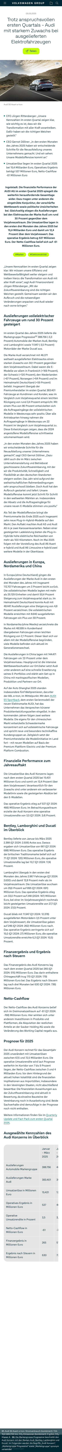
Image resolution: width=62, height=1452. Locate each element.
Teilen (33, 51)
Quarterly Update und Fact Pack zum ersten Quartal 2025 (30, 1118)
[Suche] (57, 3)
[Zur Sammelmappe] (51, 3)
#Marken (19, 254)
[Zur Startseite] (28, 3)
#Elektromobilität (38, 254)
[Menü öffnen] (6, 3)
